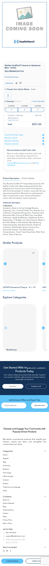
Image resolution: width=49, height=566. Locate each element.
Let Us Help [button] (8, 529)
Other (5, 491)
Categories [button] (7, 451)
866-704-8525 (11, 533)
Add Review (9, 83)
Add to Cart (36, 561)
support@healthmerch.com (18, 163)
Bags (4, 462)
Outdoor (6, 480)
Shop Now (13, 386)
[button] (16, 83)
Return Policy (7, 523)
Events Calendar (8, 503)
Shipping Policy (8, 510)
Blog (4, 507)
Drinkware (6, 466)
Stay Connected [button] (10, 547)
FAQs (5, 517)
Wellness (6, 469)
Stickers (5, 483)
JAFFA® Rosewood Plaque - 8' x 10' (19, 287)
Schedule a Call (36, 386)
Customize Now (12, 561)
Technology (7, 473)
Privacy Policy (7, 520)
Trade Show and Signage (11, 487)
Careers (5, 513)
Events (5, 455)
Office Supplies (8, 476)
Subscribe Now (39, 405)
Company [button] (7, 496)
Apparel (5, 458)
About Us (6, 500)
